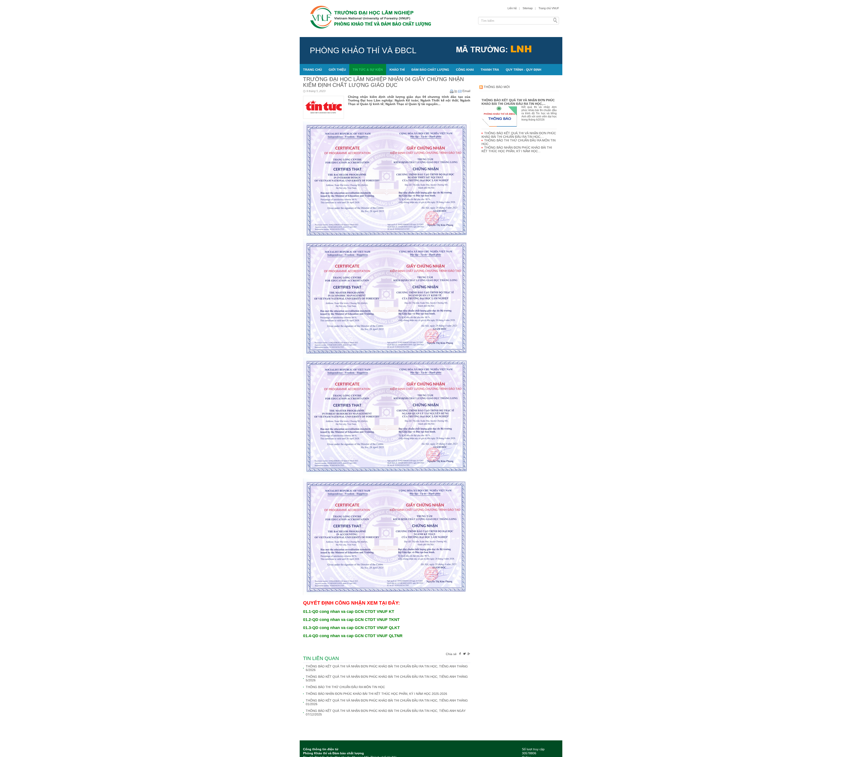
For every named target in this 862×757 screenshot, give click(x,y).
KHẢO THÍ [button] (397, 69)
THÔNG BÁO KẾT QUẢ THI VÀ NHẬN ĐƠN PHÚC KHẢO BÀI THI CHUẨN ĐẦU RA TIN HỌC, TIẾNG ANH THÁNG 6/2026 (387, 668)
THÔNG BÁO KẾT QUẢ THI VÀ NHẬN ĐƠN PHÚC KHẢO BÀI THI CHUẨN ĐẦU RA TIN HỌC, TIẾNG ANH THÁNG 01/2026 (387, 702)
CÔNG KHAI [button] (465, 69)
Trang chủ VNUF (549, 8)
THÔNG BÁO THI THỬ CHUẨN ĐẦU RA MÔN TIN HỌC (345, 687)
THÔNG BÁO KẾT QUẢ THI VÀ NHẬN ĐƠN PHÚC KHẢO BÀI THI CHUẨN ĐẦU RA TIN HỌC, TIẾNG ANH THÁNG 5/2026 (387, 678)
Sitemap (528, 8)
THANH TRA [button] (490, 69)
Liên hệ (512, 8)
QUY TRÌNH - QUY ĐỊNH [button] (523, 69)
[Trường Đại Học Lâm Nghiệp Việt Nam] (387, 18)
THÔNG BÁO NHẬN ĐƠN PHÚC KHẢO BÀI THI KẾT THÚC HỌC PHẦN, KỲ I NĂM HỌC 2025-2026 (376, 693)
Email (466, 91)
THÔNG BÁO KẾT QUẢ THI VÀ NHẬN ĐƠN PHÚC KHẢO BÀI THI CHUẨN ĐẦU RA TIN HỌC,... (518, 102)
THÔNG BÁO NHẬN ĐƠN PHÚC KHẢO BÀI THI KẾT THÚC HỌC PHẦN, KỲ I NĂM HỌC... (517, 149)
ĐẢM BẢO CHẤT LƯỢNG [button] (430, 69)
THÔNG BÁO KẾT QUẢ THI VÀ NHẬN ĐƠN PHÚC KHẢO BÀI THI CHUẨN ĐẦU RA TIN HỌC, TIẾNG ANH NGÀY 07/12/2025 (386, 712)
